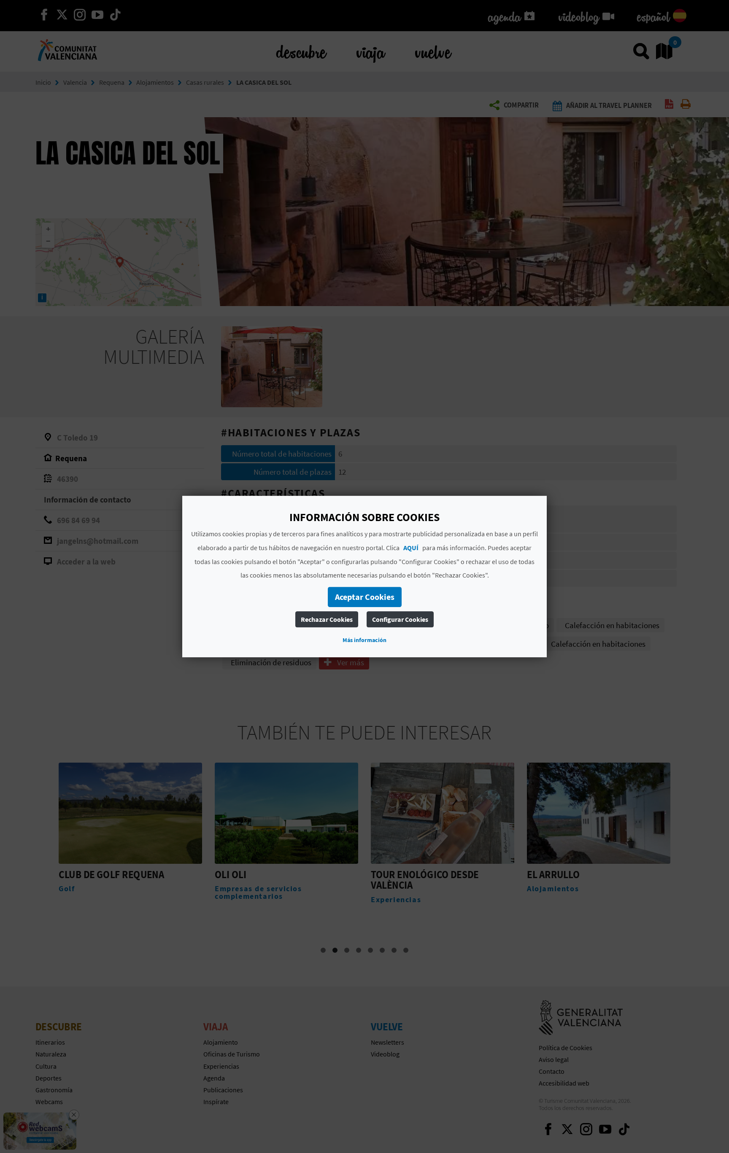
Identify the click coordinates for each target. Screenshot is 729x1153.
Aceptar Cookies (364, 596)
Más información (364, 640)
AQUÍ (410, 547)
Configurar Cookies (400, 619)
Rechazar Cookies (327, 619)
